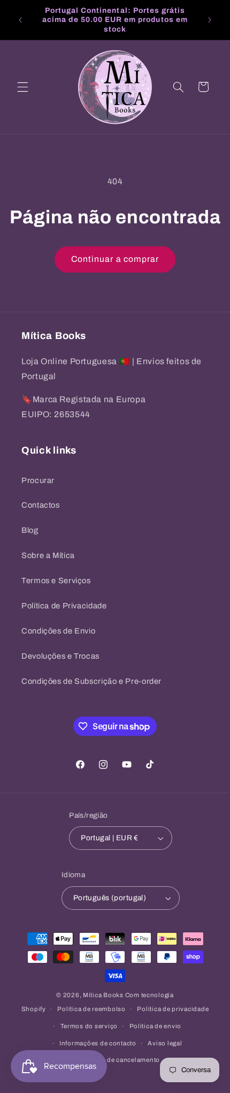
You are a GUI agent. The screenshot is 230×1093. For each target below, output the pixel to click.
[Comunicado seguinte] (209, 20)
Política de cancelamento (120, 1060)
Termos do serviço (89, 1026)
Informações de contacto (97, 1043)
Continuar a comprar (115, 258)
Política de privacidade (173, 1009)
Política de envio (155, 1026)
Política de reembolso (91, 1009)
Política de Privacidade (64, 605)
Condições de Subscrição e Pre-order (91, 681)
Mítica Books (103, 995)
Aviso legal (165, 1043)
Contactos (40, 505)
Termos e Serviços (56, 580)
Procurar (38, 480)
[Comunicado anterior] (20, 20)
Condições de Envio (58, 631)
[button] (22, 86)
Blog (30, 530)
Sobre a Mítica (48, 555)
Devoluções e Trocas (60, 656)
